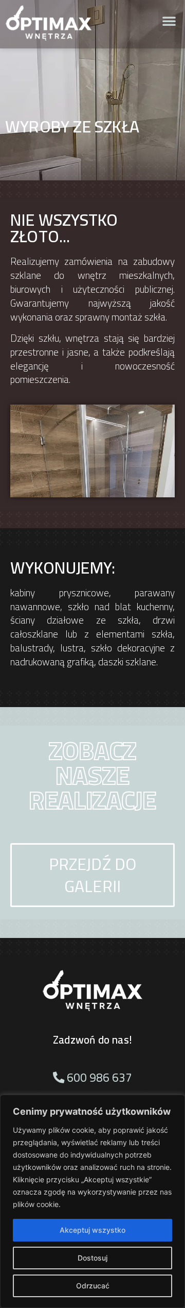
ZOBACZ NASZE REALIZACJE (93, 775)
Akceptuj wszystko (92, 1230)
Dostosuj (92, 1257)
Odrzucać (92, 1285)
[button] (169, 20)
